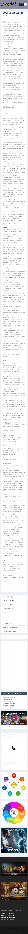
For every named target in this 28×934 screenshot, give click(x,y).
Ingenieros (11, 915)
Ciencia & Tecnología (8, 597)
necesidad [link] (17, 262)
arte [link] (21, 133)
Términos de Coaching (9, 697)
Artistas (3, 913)
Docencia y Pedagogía (9, 705)
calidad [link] (10, 297)
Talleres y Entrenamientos (10, 627)
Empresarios (10, 919)
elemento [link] (7, 422)
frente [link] (4, 316)
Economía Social (7, 604)
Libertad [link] (5, 106)
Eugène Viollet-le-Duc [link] (8, 229)
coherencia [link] (11, 74)
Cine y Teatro (10, 913)
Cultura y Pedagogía (8, 600)
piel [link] (21, 238)
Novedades (6, 619)
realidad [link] (11, 72)
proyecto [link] (11, 107)
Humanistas (12, 917)
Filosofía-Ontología (8, 608)
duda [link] (16, 349)
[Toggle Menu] (21, 4)
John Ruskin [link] (17, 312)
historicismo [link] (6, 94)
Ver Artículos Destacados (9, 631)
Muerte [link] (5, 227)
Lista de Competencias (9, 701)
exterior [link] (5, 214)
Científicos (4, 915)
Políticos (3, 919)
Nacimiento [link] (6, 113)
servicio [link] (7, 172)
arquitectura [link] (13, 65)
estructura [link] (20, 63)
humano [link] (5, 262)
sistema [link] (10, 330)
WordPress (15, 930)
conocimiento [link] (11, 351)
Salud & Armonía (7, 623)
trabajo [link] (19, 378)
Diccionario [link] (6, 257)
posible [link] (5, 253)
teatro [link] (5, 489)
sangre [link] (12, 260)
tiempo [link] (16, 306)
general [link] (22, 170)
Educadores (4, 917)
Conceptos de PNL (8, 699)
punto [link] (12, 275)
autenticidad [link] (6, 56)
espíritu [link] (5, 242)
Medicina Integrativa (8, 707)
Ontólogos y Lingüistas (9, 703)
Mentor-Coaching (7, 612)
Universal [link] (14, 483)
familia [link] (18, 115)
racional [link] (12, 91)
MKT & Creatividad (8, 616)
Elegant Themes (14, 928)
